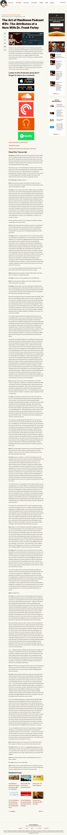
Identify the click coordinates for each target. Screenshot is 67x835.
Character (6, 14)
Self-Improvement (16, 14)
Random (52, 2)
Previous (13, 811)
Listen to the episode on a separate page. (18, 142)
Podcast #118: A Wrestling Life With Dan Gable (37, 802)
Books (46, 2)
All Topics (38, 828)
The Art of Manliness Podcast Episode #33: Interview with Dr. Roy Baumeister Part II (14, 804)
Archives (46, 828)
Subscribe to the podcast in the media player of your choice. (22, 148)
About (32, 828)
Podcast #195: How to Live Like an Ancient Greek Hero (25, 785)
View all (55, 93)
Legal (26, 828)
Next (40, 811)
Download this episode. (14, 145)
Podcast (41, 2)
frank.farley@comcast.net (32, 747)
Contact (20, 828)
